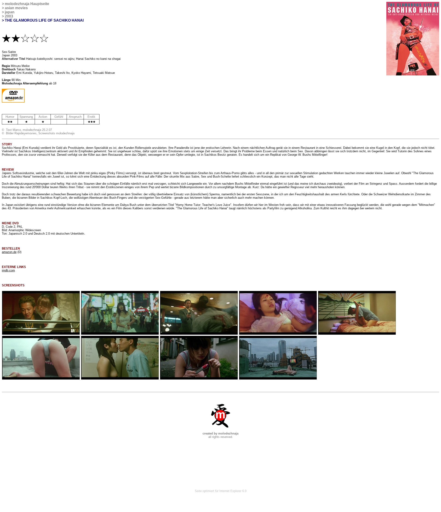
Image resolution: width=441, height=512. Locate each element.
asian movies (16, 8)
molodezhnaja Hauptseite (27, 4)
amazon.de (9, 252)
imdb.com (8, 270)
